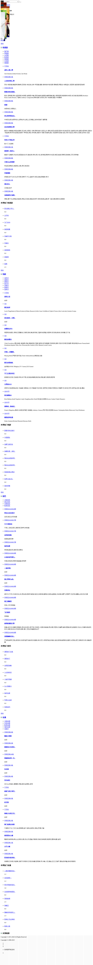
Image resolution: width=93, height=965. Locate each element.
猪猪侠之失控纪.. (9, 747)
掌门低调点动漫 (9, 824)
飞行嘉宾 (7, 612)
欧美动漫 (7, 725)
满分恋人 (7, 184)
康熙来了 (7, 658)
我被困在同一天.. (9, 758)
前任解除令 (8, 395)
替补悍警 (7, 486)
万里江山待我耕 (9, 162)
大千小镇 (7, 846)
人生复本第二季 (9, 81)
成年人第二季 (8, 70)
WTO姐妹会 (8, 524)
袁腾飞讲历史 (8, 444)
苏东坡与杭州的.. (9, 857)
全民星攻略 (8, 535)
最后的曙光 (8, 339)
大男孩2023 (8, 384)
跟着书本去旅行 (9, 430)
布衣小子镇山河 (9, 140)
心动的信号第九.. (9, 557)
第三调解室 (8, 601)
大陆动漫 (7, 721)
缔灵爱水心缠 (8, 835)
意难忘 (6, 243)
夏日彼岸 (7, 307)
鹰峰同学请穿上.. (9, 912)
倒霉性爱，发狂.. (9, 451)
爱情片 (6, 282)
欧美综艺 (7, 505)
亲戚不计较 (8, 236)
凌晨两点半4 (8, 328)
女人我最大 (8, 686)
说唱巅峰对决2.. (9, 636)
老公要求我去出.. (9, 116)
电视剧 (5, 47)
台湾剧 (6, 55)
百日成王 (7, 780)
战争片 (6, 289)
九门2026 (7, 222)
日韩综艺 (7, 504)
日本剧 (6, 61)
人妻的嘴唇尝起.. (9, 871)
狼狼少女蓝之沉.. (9, 813)
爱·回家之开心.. (9, 208)
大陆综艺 (7, 500)
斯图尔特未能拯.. (9, 92)
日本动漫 (7, 723)
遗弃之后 (7, 296)
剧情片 (6, 287)
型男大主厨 (8, 700)
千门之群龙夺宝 (9, 373)
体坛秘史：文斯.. (9, 318)
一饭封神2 (7, 568)
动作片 (6, 278)
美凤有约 (7, 707)
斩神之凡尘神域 (9, 919)
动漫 (4, 717)
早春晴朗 (7, 173)
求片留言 (7, 5)
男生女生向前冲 (9, 513)
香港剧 (6, 53)
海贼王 (6, 905)
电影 (4, 274)
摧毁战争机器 (8, 417)
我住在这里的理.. (9, 458)
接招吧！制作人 (9, 151)
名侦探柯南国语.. (9, 891)
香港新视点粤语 (9, 472)
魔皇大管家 (8, 736)
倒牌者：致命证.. (9, 406)
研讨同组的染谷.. (9, 885)
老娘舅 (6, 257)
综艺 (4, 496)
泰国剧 (6, 63)
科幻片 (6, 283)
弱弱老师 (7, 898)
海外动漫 (7, 727)
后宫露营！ (8, 878)
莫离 (5, 264)
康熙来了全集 (8, 651)
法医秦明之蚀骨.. (9, 195)
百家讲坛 (7, 590)
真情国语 (7, 250)
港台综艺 (7, 502)
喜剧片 (6, 280)
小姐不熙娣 (8, 679)
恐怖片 (6, 285)
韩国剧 (6, 59)
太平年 (6, 215)
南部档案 (7, 229)
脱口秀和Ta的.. (9, 579)
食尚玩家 (7, 546)
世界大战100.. (8, 479)
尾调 (5, 105)
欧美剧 (6, 57)
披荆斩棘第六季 (9, 623)
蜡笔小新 (7, 926)
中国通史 (7, 437)
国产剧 (6, 51)
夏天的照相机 (8, 362)
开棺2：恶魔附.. (9, 352)
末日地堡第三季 (9, 127)
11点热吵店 (8, 672)
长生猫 (6, 769)
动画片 (6, 729)
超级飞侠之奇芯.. (9, 791)
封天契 (6, 802)
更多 (2, 43)
